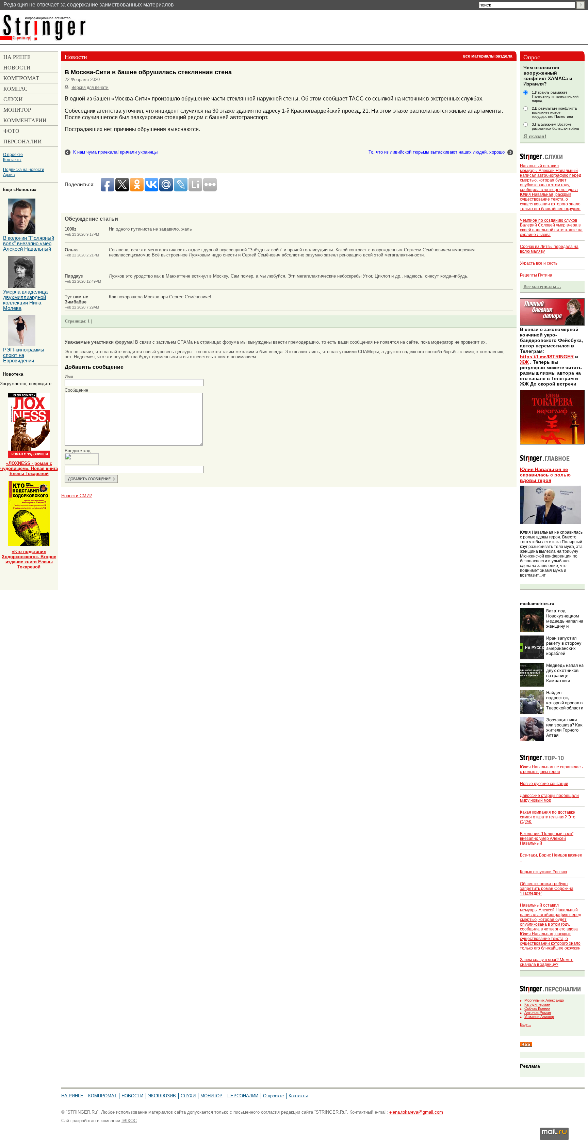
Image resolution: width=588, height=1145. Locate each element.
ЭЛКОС (129, 1120)
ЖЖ (524, 362)
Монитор (211, 1095)
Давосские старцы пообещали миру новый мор (549, 798)
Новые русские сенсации (544, 783)
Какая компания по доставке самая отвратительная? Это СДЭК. (547, 817)
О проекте (13, 154)
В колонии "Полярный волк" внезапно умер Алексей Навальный (546, 838)
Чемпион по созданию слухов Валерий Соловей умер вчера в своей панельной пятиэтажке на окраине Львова (551, 227)
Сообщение (76, 390)
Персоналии (242, 1095)
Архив (9, 174)
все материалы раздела (487, 56)
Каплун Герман (537, 1004)
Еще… (525, 1024)
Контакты (12, 159)
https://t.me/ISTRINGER (547, 356)
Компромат (102, 1095)
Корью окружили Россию (543, 871)
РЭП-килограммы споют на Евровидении (23, 355)
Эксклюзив (162, 1095)
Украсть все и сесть (538, 263)
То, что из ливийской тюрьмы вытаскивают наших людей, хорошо (437, 152)
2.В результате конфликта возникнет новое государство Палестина (554, 112)
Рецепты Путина (536, 275)
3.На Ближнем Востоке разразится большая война (555, 126)
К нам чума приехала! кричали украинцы (115, 152)
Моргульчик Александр (544, 1000)
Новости (132, 1095)
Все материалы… (542, 286)
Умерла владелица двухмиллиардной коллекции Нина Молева (25, 300)
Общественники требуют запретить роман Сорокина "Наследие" (546, 888)
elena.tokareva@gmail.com (416, 1112)
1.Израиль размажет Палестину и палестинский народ (555, 96)
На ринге (72, 1095)
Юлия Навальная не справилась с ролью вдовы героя (545, 475)
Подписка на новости (23, 169)
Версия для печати (90, 87)
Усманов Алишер (539, 1017)
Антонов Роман (537, 1012)
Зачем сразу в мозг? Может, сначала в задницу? (546, 962)
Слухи (188, 1095)
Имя (69, 376)
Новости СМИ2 (76, 495)
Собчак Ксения (537, 1008)
